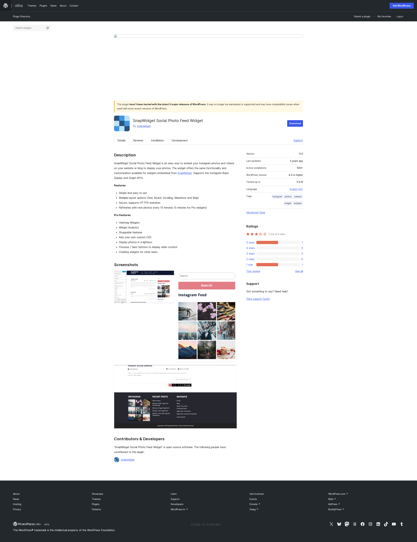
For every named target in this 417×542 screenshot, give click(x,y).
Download (295, 123)
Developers (177, 504)
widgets (298, 203)
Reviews (138, 140)
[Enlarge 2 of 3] (232, 275)
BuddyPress (336, 509)
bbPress (334, 504)
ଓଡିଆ (46, 524)
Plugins (96, 504)
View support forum (258, 299)
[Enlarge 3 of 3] (232, 369)
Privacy (17, 509)
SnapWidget (185, 173)
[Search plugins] (47, 28)
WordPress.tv (179, 509)
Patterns (96, 509)
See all (299, 271)
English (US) (296, 189)
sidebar (298, 196)
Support (298, 140)
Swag (254, 509)
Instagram (277, 196)
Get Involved (257, 493)
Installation (157, 140)
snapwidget (144, 126)
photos (288, 196)
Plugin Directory (21, 16)
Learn (174, 493)
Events (253, 499)
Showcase (97, 493)
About (16, 493)
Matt (332, 499)
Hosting (17, 504)
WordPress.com (338, 493)
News (16, 499)
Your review (253, 271)
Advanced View (255, 212)
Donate (255, 504)
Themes (96, 499)
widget (288, 203)
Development (180, 140)
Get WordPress (402, 5)
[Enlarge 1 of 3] (169, 275)
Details (121, 140)
